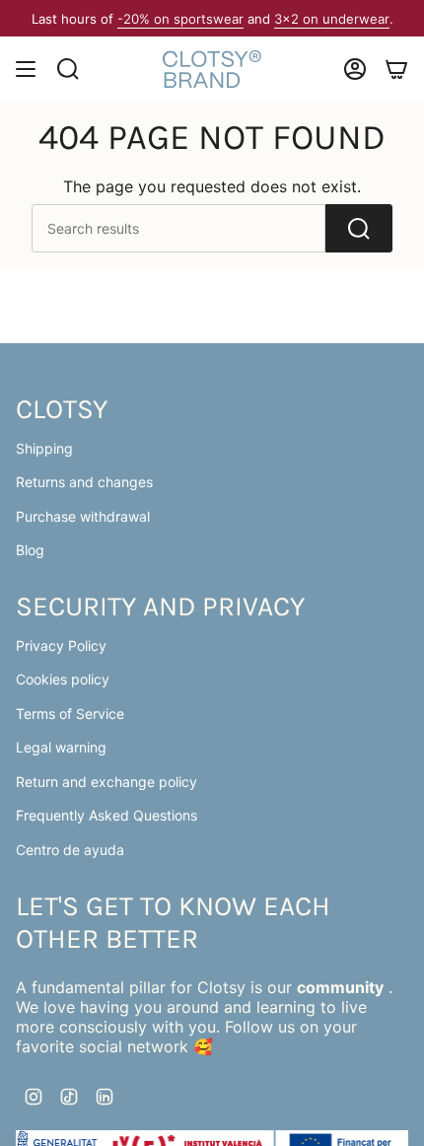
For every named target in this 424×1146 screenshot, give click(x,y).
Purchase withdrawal (83, 516)
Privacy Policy (61, 645)
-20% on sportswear (180, 19)
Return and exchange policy (106, 781)
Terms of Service (70, 713)
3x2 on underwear (331, 19)
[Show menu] (25, 69)
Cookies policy (62, 679)
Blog (30, 549)
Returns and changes (84, 481)
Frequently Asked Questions (106, 815)
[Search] (358, 228)
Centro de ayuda (70, 849)
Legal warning (61, 747)
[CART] (396, 69)
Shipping (44, 448)
